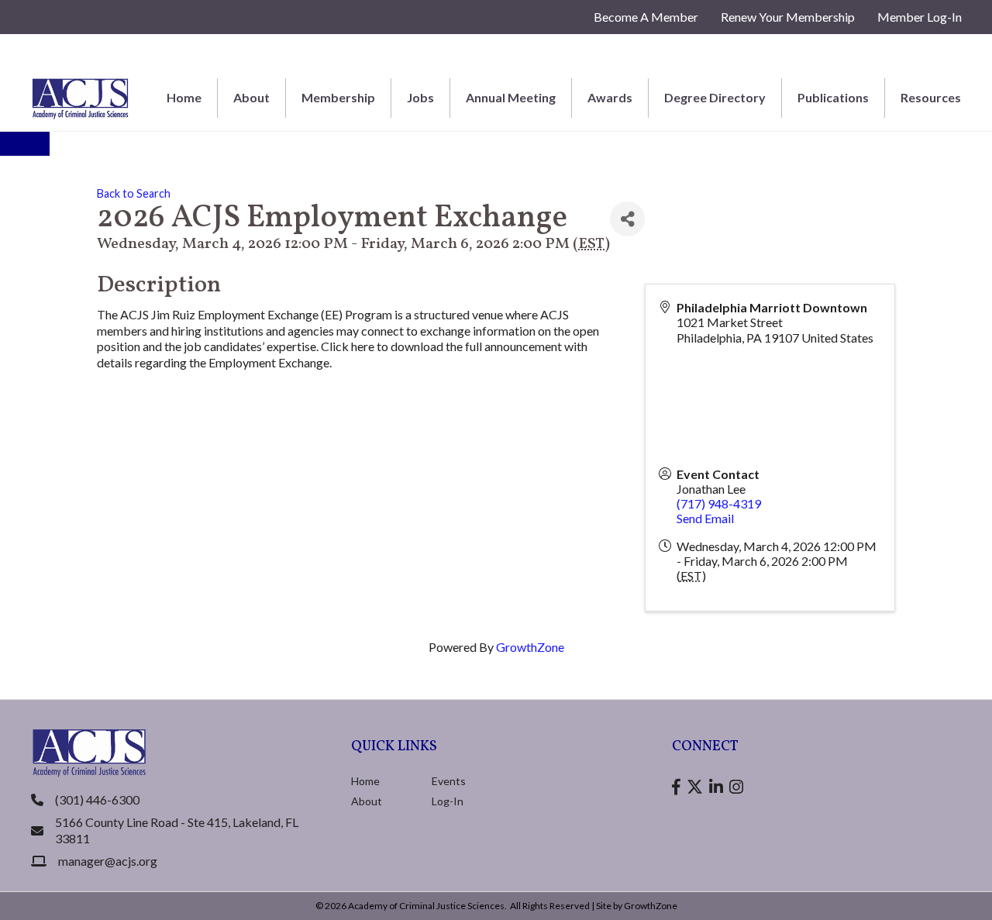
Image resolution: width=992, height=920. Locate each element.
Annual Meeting (511, 97)
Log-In (447, 801)
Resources (931, 97)
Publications (833, 97)
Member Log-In (919, 16)
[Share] (627, 219)
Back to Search (133, 193)
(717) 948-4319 (719, 503)
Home (184, 97)
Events (449, 780)
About (251, 97)
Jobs (420, 97)
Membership (338, 97)
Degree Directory (715, 97)
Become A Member (646, 16)
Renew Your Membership (788, 16)
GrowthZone (530, 646)
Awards (609, 97)
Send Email (705, 518)
